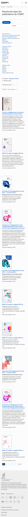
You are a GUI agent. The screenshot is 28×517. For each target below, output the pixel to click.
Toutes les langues (6, 46)
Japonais (4, 57)
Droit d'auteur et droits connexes (10, 35)
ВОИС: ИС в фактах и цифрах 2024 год (12, 153)
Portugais (4, 58)
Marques (12, 78)
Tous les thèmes (6, 33)
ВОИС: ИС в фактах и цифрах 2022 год (12, 337)
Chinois (4, 61)
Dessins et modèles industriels (9, 38)
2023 (3, 69)
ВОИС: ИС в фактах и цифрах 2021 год (12, 450)
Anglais (4, 51)
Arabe (3, 48)
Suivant (19, 464)
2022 (3, 71)
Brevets (4, 41)
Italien (3, 55)
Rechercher (6, 22)
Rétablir (14, 25)
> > (4, 466)
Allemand (4, 49)
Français (4, 54)
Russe (17, 78)
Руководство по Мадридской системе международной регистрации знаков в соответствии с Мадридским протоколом (13, 226)
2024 (3, 68)
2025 (3, 66)
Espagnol (4, 52)
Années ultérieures (6, 72)
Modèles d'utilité (6, 42)
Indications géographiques (8, 36)
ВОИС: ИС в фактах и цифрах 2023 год (12, 304)
